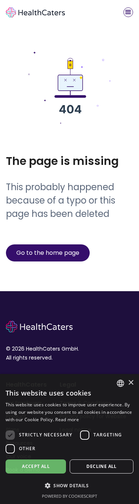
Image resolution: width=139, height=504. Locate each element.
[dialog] (69, 439)
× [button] (130, 383)
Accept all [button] (36, 466)
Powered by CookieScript (69, 496)
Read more (67, 419)
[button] (128, 12)
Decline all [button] (101, 466)
